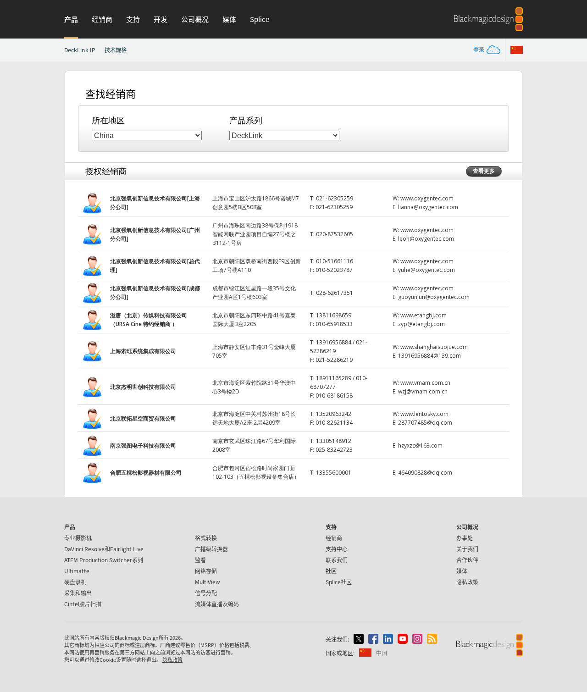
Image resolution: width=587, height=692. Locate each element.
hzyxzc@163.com (420, 445)
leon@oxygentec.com (426, 239)
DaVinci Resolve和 (104, 549)
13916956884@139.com (429, 356)
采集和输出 (78, 593)
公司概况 (195, 19)
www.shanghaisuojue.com (434, 347)
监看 (200, 560)
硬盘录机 (75, 582)
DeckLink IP (79, 50)
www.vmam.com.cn (425, 383)
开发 (160, 19)
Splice (259, 19)
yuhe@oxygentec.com (426, 270)
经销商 (102, 19)
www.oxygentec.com (427, 198)
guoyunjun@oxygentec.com (434, 297)
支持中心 (337, 549)
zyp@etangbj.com (421, 324)
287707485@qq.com (425, 422)
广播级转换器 (211, 549)
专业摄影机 (78, 538)
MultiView (207, 582)
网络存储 (206, 571)
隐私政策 (467, 582)
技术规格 (116, 50)
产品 (71, 19)
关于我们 (467, 549)
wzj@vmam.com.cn (423, 391)
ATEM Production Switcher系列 (103, 560)
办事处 (464, 538)
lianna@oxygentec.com (428, 207)
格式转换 (206, 538)
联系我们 (337, 560)
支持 (133, 19)
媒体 (229, 19)
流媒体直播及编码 (217, 604)
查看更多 (484, 171)
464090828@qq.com (425, 472)
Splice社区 (339, 582)
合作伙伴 (467, 560)
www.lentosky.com (424, 414)
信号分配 (206, 593)
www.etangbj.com (423, 315)
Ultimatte (76, 571)
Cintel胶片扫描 (82, 604)
